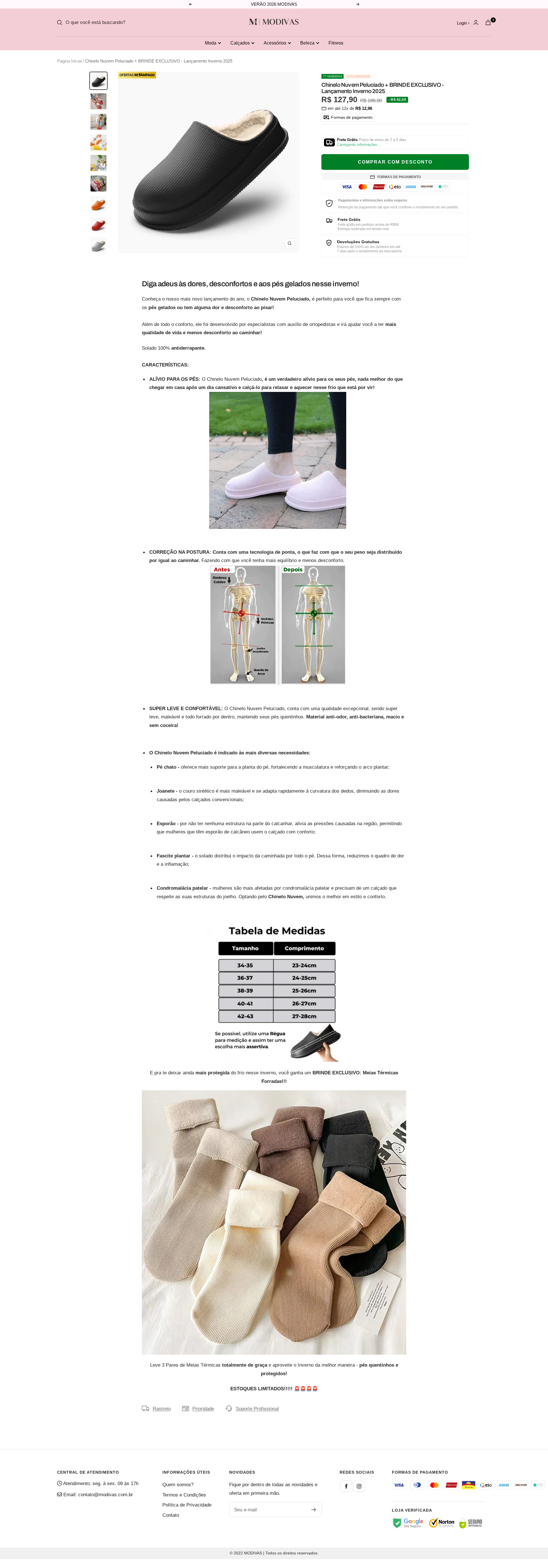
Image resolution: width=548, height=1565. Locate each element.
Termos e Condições (184, 1495)
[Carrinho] (488, 22)
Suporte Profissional (257, 1408)
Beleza (307, 43)
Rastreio (162, 1408)
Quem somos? (178, 1484)
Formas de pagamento (351, 117)
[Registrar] (313, 1510)
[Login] (475, 22)
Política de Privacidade (186, 1505)
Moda (210, 43)
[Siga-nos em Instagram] (359, 1486)
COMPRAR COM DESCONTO (395, 162)
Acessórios (275, 43)
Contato (170, 1515)
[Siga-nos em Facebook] (346, 1486)
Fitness (336, 43)
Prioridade (203, 1408)
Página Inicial (69, 61)
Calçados (240, 43)
